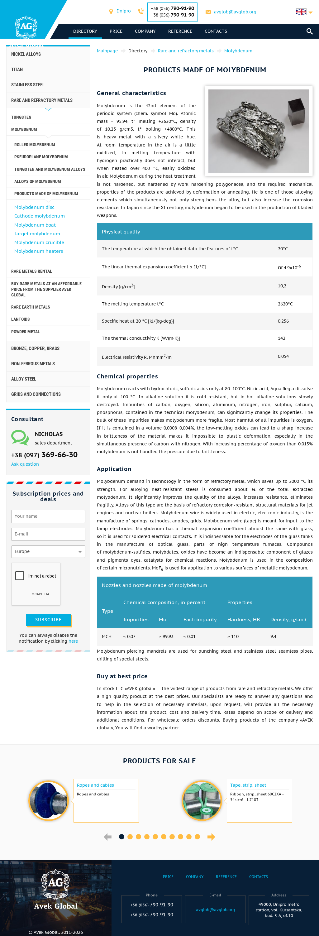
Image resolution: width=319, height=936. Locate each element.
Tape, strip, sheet (248, 785)
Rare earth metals (30, 307)
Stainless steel (28, 85)
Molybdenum (24, 129)
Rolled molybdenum (34, 144)
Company (145, 31)
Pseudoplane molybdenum (41, 156)
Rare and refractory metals (42, 100)
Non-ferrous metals (33, 364)
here (73, 641)
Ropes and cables (95, 785)
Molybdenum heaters (38, 251)
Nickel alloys (26, 54)
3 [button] (138, 836)
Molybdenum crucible (39, 242)
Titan (17, 69)
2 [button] (130, 836)
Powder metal (25, 331)
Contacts (216, 31)
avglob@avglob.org (235, 12)
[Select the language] (304, 11)
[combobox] (124, 11)
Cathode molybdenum (39, 216)
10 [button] (197, 836)
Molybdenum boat (35, 225)
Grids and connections (36, 394)
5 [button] (155, 836)
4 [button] (147, 836)
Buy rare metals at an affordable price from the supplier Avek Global (46, 289)
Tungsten (21, 117)
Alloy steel (23, 379)
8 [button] (180, 836)
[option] (83, 801)
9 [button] (189, 836)
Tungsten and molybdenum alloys (49, 169)
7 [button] (172, 836)
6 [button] (163, 836)
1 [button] (121, 836)
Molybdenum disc (34, 207)
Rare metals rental (31, 271)
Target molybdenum (37, 234)
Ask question (25, 464)
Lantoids (20, 319)
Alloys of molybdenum (37, 181)
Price (116, 31)
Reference (180, 31)
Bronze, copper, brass (35, 348)
